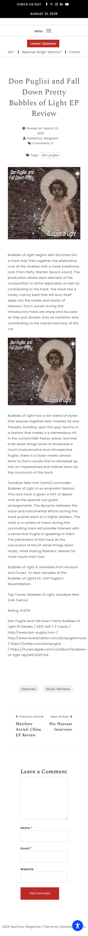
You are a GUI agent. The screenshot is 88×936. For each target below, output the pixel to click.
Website (27, 869)
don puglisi (50, 155)
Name (26, 828)
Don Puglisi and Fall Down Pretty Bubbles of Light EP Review (44, 97)
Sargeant (51, 138)
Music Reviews (58, 689)
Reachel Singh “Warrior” (37, 52)
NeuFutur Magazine (26, 927)
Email (26, 848)
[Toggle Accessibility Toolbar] (77, 925)
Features (28, 689)
